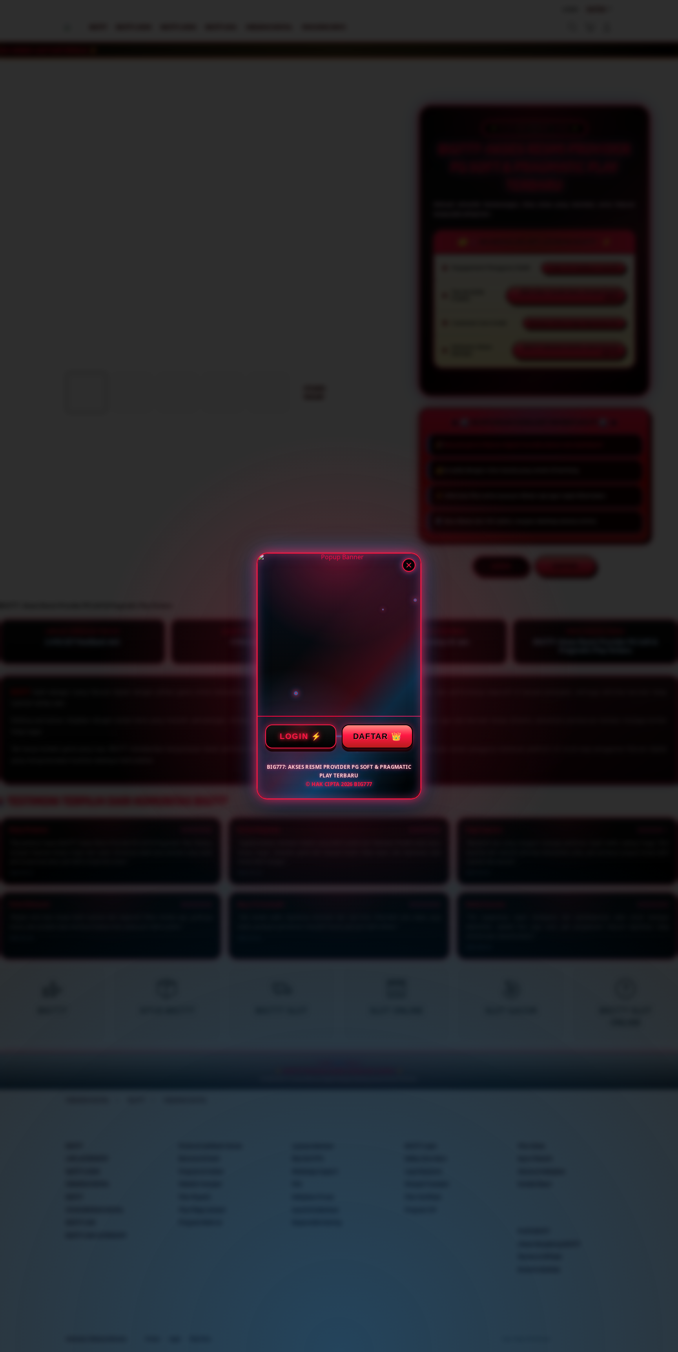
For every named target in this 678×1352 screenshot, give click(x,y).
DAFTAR (370, 736)
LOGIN (294, 736)
